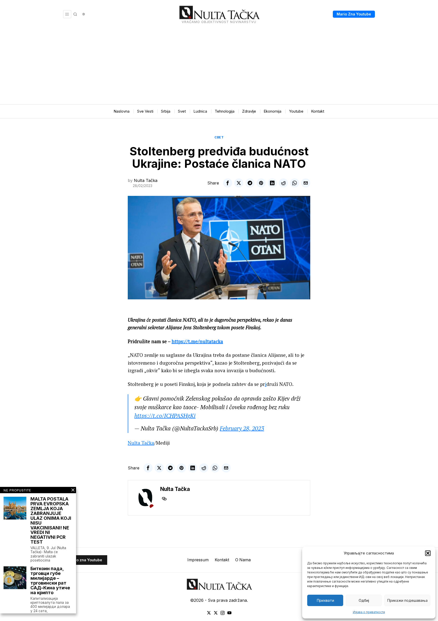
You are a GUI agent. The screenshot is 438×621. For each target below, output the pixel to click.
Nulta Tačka (145, 180)
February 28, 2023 (242, 428)
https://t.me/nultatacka (197, 341)
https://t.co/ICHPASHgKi (164, 416)
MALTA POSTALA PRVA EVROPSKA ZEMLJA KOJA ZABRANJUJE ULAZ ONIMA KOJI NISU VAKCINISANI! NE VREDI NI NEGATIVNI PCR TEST (50, 521)
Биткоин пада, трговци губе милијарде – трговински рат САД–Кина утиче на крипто (50, 580)
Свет (219, 137)
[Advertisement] (219, 66)
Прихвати (325, 600)
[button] (427, 553)
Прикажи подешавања (407, 600)
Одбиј (364, 600)
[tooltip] (227, 183)
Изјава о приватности (369, 612)
